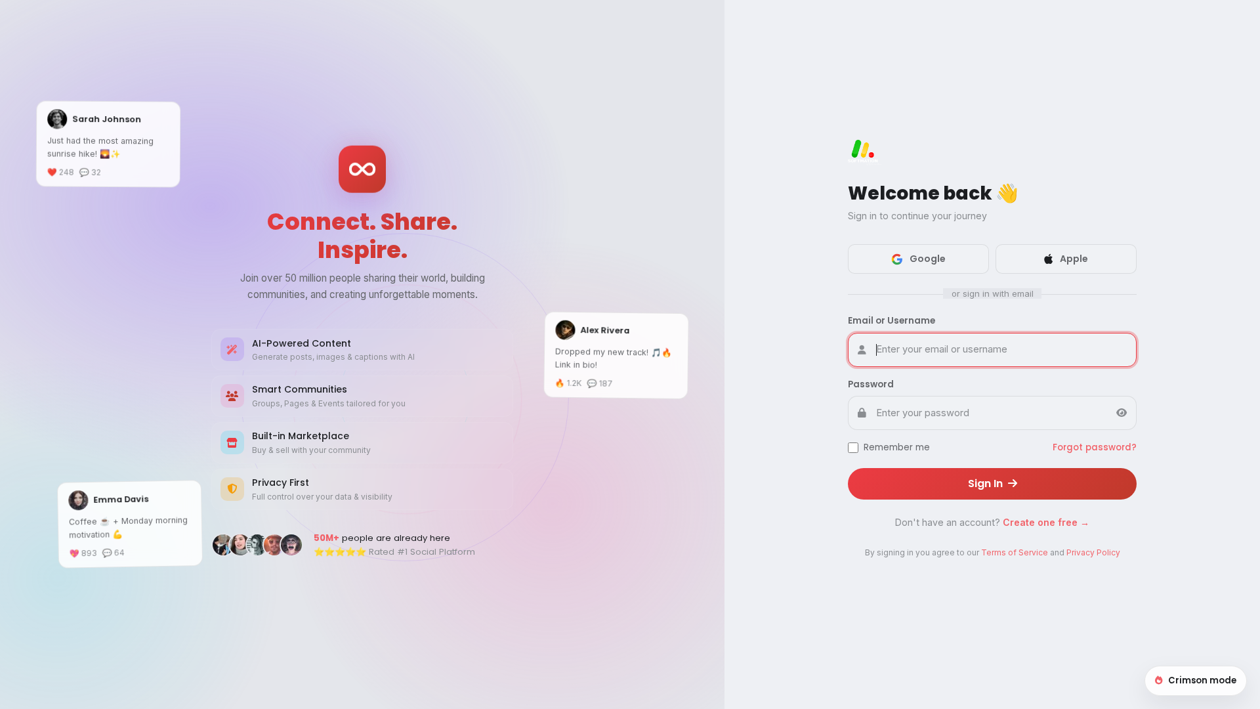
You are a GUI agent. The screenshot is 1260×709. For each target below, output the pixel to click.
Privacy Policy (1093, 552)
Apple (1074, 258)
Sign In (986, 483)
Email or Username (891, 320)
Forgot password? (1095, 447)
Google (928, 258)
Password (871, 384)
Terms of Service (1014, 552)
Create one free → (1046, 522)
